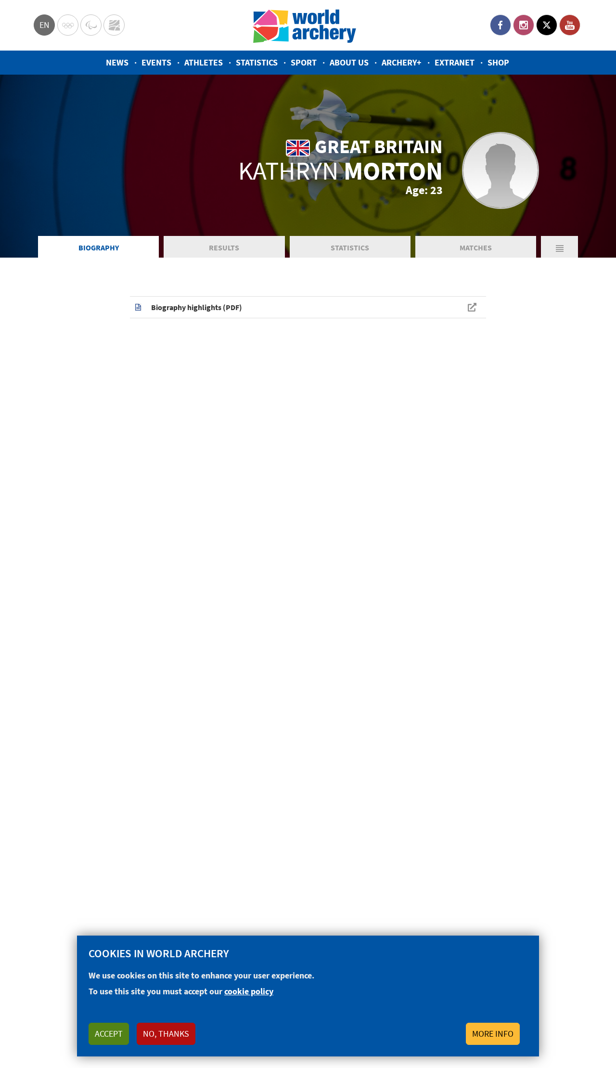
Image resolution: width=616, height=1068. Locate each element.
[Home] (304, 25)
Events (156, 62)
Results (224, 247)
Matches (476, 247)
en (44, 24)
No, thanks (166, 1033)
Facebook (500, 25)
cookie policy (248, 991)
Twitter (546, 25)
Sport (304, 62)
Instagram (523, 25)
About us (349, 62)
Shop (498, 62)
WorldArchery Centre (114, 25)
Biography (98, 247)
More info (492, 1033)
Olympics (67, 25)
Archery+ (402, 62)
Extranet (455, 62)
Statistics (257, 62)
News (117, 62)
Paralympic (91, 25)
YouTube (569, 25)
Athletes (203, 62)
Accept (109, 1033)
